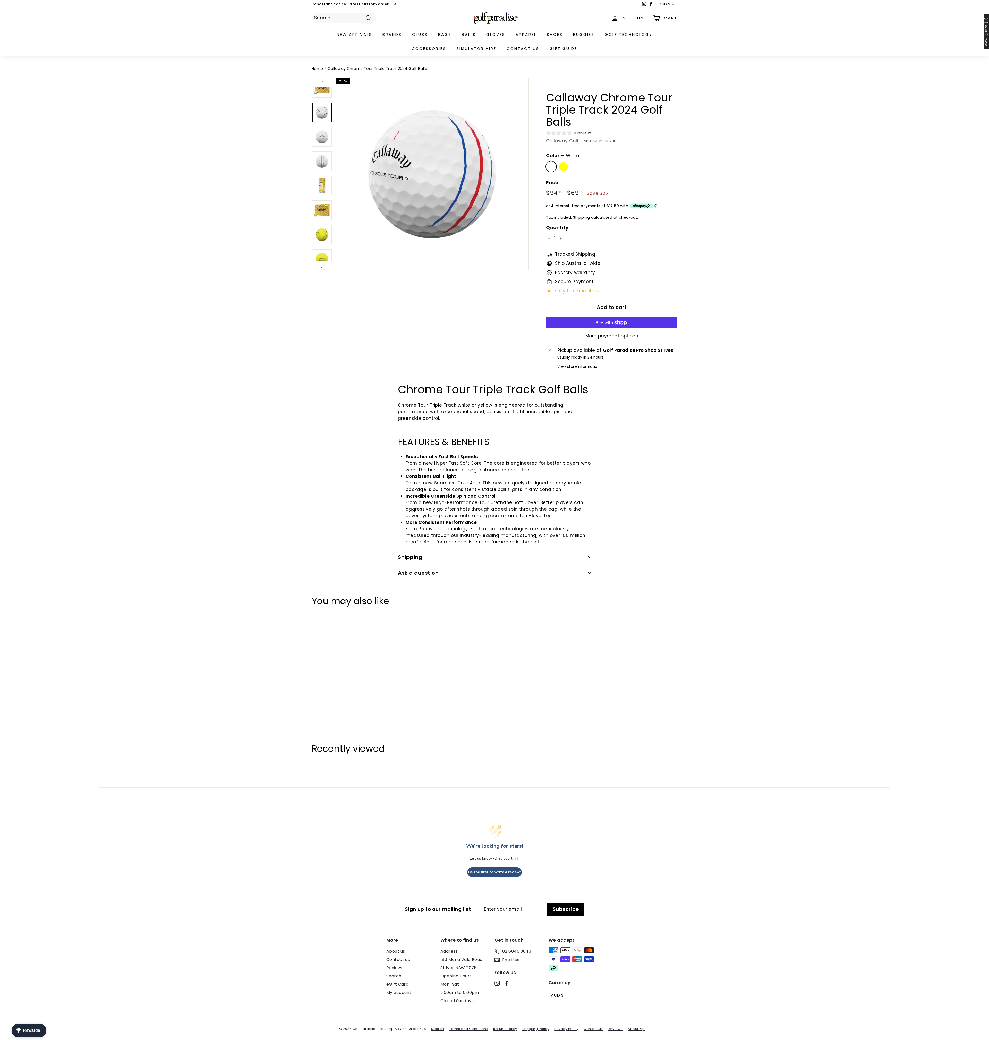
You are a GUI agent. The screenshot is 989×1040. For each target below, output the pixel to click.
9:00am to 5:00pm (459, 992)
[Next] (322, 265)
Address (449, 951)
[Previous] (322, 82)
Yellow (563, 166)
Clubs (420, 34)
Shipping (581, 217)
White (551, 166)
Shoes (555, 34)
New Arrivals (354, 34)
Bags (444, 34)
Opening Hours (456, 976)
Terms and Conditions (468, 1028)
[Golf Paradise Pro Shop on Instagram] (497, 983)
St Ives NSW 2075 (458, 968)
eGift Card (397, 984)
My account (398, 992)
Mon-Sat (449, 984)
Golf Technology (628, 34)
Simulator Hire (476, 48)
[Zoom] (432, 174)
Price (552, 182)
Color (562, 155)
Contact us (523, 48)
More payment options (611, 336)
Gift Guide (563, 48)
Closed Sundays (457, 1001)
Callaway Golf (562, 141)
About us (395, 951)
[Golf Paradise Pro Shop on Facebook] (506, 983)
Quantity (557, 227)
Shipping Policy (535, 1028)
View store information (578, 366)
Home (317, 68)
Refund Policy (505, 1028)
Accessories (429, 48)
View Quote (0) (986, 31)
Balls (469, 34)
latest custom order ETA (372, 4)
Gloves (495, 34)
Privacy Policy (566, 1028)
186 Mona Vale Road (461, 959)
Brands (392, 34)
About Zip (636, 1028)
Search (394, 976)
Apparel (526, 34)
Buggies (583, 34)
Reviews (394, 968)
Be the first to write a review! (494, 871)
